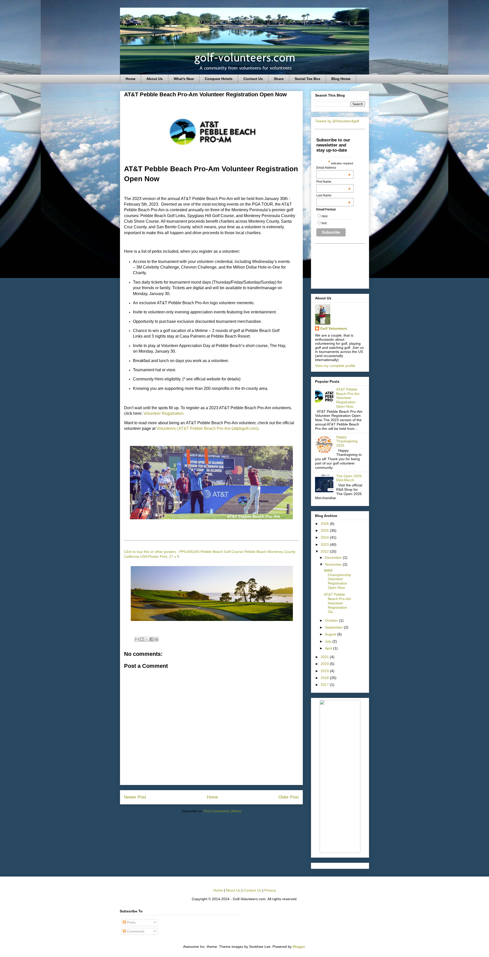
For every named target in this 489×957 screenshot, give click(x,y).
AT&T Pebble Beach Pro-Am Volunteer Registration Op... (337, 603)
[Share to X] (146, 639)
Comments (135, 931)
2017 (325, 685)
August (331, 634)
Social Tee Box (307, 79)
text (324, 223)
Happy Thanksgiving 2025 (347, 441)
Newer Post (135, 797)
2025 (325, 530)
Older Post (288, 797)
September (334, 627)
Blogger (299, 947)
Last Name (333, 195)
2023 (325, 544)
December (334, 557)
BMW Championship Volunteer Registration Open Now (337, 579)
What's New (184, 79)
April (329, 648)
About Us (154, 79)
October (332, 620)
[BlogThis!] (141, 639)
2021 (325, 657)
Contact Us (253, 79)
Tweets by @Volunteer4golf (337, 121)
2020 (325, 664)
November (334, 564)
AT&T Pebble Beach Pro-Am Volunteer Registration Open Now (348, 397)
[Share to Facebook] (151, 639)
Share (279, 79)
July (328, 641)
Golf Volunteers (333, 328)
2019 (325, 671)
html (325, 216)
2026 (325, 524)
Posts (131, 922)
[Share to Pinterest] (156, 639)
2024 (325, 537)
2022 (325, 551)
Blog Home (340, 79)
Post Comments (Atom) (222, 811)
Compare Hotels (219, 79)
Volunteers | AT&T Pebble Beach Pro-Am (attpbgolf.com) (207, 428)
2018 (325, 678)
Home (130, 79)
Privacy (270, 890)
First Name (333, 181)
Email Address (333, 167)
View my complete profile (335, 366)
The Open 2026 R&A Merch (349, 478)
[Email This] (137, 639)
